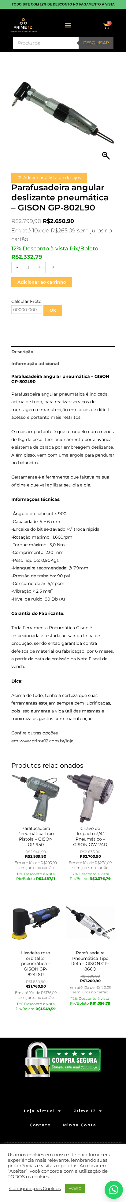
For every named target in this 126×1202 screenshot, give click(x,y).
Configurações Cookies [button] (35, 1188)
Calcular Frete (26, 301)
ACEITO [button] (75, 1188)
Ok (53, 310)
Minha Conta (79, 1124)
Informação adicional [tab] (35, 363)
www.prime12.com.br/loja (46, 740)
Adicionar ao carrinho (41, 282)
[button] (68, 25)
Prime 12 (84, 1110)
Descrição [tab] (22, 351)
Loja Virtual (39, 1110)
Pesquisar (96, 42)
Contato (40, 1124)
